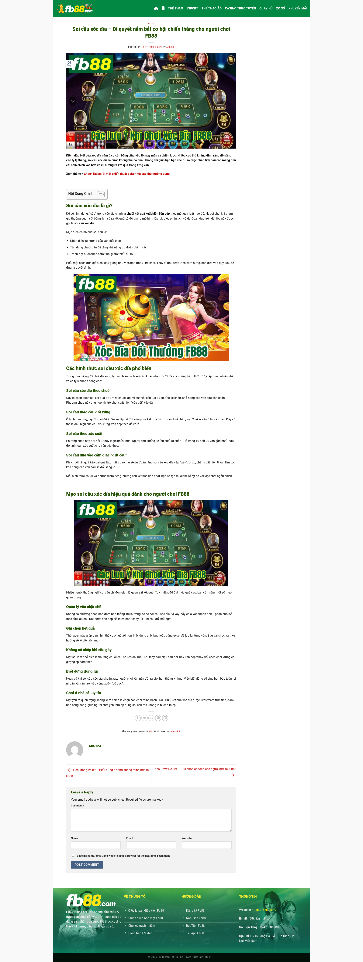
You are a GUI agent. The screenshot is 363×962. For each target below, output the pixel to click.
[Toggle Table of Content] (99, 194)
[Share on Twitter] (144, 718)
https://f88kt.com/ (264, 910)
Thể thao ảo (212, 8)
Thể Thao (175, 8)
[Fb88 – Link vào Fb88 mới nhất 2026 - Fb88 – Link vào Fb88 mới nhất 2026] (75, 8)
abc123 (170, 47)
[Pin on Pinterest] (158, 718)
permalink (175, 731)
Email (130, 838)
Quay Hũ (266, 8)
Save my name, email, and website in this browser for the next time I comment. (124, 855)
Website (187, 838)
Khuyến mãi (298, 8)
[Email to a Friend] (151, 718)
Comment (77, 805)
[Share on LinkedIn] (165, 718)
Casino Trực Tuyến (240, 8)
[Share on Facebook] (138, 718)
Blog (151, 23)
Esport (192, 8)
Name (75, 838)
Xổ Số (280, 8)
